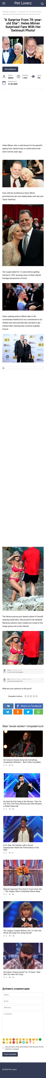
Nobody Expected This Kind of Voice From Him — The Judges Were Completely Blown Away (22, 890)
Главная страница (9, 12)
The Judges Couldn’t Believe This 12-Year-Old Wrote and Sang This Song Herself (22, 931)
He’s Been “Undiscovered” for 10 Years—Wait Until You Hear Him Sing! (21, 973)
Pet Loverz (23, 3)
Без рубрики (10, 69)
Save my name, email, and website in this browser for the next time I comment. (24, 1048)
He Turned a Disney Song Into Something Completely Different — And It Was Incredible (22, 761)
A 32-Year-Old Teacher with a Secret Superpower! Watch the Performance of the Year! (21, 847)
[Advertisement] (23, 117)
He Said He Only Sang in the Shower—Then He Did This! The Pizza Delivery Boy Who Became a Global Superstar (22, 803)
